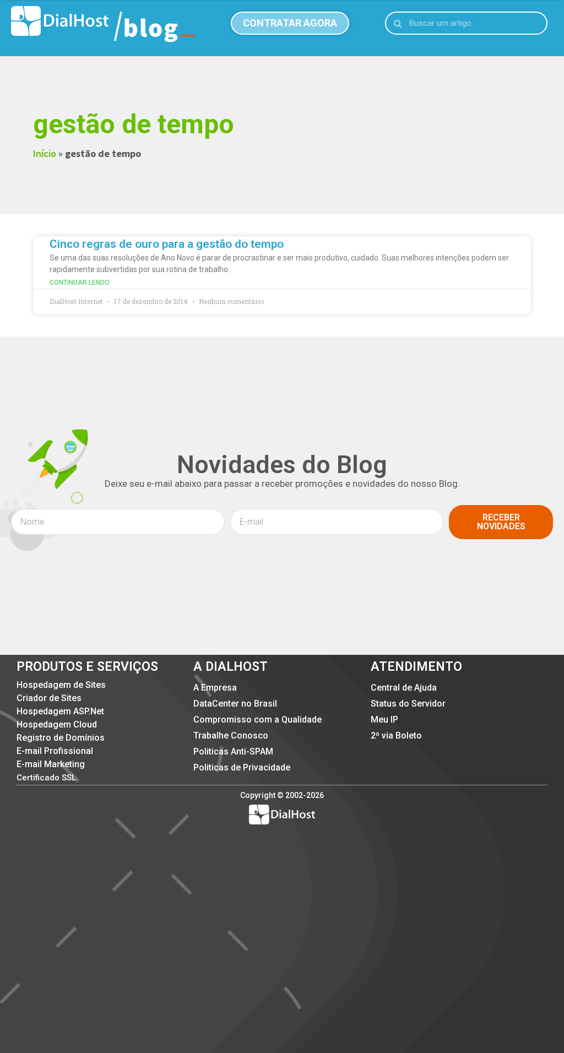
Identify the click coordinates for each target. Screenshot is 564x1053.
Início (44, 153)
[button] (290, 23)
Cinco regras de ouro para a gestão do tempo (167, 244)
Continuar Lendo (80, 282)
